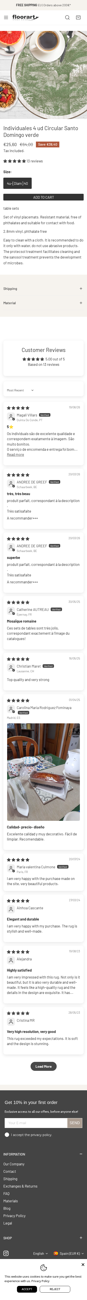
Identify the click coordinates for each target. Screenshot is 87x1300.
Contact (9, 1171)
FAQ (6, 1193)
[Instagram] (6, 1253)
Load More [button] (43, 1066)
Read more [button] (15, 454)
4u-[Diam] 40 (17, 183)
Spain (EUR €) (70, 1253)
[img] (18, 407)
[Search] (67, 17)
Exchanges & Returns (20, 1186)
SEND (75, 1123)
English (38, 1253)
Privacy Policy (14, 1215)
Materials (10, 1201)
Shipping (10, 1178)
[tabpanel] (43, 288)
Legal (7, 1223)
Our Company (14, 1164)
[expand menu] (6, 17)
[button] (78, 17)
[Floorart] (25, 17)
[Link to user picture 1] (43, 772)
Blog (6, 1208)
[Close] (83, 1264)
